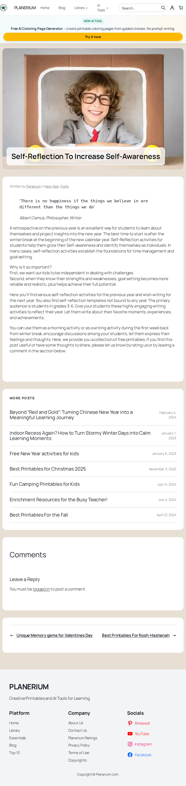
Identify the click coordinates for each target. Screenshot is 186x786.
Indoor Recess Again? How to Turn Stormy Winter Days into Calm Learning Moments (80, 435)
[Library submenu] (87, 8)
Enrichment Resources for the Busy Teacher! (59, 499)
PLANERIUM (25, 7)
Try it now (93, 36)
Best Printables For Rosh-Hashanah (136, 635)
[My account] (172, 8)
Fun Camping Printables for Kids (45, 484)
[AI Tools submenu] (107, 8)
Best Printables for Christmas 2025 (48, 469)
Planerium (33, 186)
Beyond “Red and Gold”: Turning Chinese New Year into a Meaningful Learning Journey (71, 414)
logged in (41, 589)
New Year (52, 186)
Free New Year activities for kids (44, 453)
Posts (64, 186)
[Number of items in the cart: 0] (181, 8)
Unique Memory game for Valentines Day (54, 635)
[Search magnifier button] (163, 8)
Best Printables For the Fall (39, 515)
